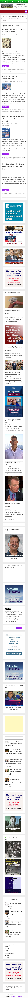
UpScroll (7, 955)
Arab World (5, 69)
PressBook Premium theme (16, 996)
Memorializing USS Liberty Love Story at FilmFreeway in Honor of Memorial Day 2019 (14, 119)
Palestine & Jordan (17, 71)
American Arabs (6, 193)
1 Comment (22, 81)
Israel (3, 71)
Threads (7, 957)
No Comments (6, 36)
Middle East (6, 71)
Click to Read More (9, 519)
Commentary (15, 69)
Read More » (6, 66)
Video (3, 195)
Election (10, 19)
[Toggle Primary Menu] (26, 11)
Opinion (11, 71)
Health (16, 193)
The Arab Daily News (19, 4)
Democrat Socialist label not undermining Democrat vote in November (17, 17)
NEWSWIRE (14, 899)
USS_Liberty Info (15, 34)
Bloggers (10, 69)
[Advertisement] (14, 724)
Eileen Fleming (21, 69)
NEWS (14, 738)
